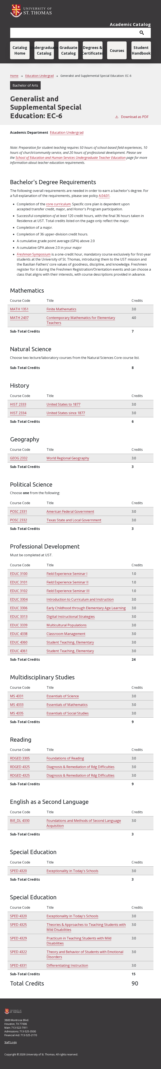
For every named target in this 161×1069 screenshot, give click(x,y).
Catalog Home (20, 50)
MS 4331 (16, 696)
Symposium (34, 254)
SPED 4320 (18, 871)
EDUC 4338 (18, 633)
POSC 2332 (18, 520)
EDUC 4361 (18, 651)
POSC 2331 (18, 511)
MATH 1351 (19, 309)
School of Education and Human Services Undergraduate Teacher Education (71, 157)
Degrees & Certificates (92, 50)
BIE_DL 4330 (20, 820)
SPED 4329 (18, 938)
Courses (117, 50)
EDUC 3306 (18, 608)
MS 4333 (16, 704)
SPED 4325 (18, 924)
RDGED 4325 (20, 766)
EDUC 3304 (18, 599)
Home (14, 76)
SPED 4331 (18, 965)
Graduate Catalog (68, 50)
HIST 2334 (18, 413)
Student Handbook (141, 50)
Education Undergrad (39, 76)
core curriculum (58, 204)
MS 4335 (16, 713)
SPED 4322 (18, 952)
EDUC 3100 (18, 573)
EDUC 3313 (18, 616)
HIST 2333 (18, 404)
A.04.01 (104, 195)
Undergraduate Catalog (44, 50)
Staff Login (10, 1042)
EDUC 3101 (18, 582)
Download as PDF (134, 116)
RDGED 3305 (20, 758)
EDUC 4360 (18, 642)
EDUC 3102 (18, 590)
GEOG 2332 (18, 458)
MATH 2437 (19, 317)
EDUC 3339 (18, 625)
